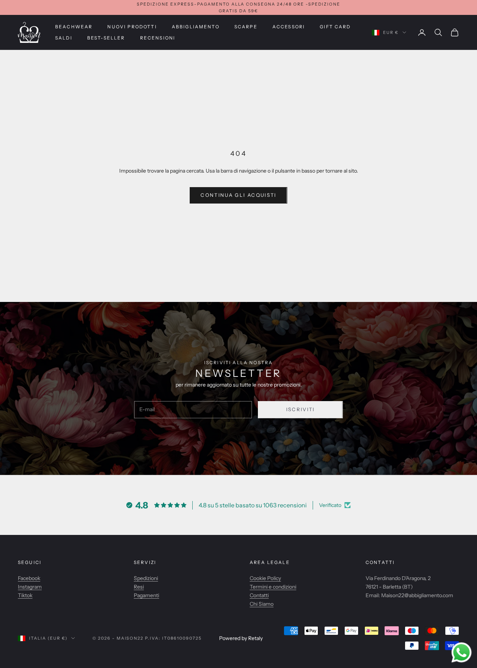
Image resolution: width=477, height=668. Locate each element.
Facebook (29, 578)
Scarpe (246, 26)
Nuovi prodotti (132, 26)
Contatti (259, 595)
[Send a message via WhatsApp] (461, 652)
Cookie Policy (265, 578)
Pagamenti (146, 595)
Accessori (288, 26)
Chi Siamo (262, 604)
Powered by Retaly (241, 638)
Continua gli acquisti (238, 195)
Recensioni (158, 38)
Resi (139, 586)
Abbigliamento (195, 26)
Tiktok (25, 595)
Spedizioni (146, 578)
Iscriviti (300, 409)
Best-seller (106, 38)
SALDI (63, 38)
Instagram (30, 586)
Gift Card (335, 26)
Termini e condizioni (273, 586)
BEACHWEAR (73, 26)
